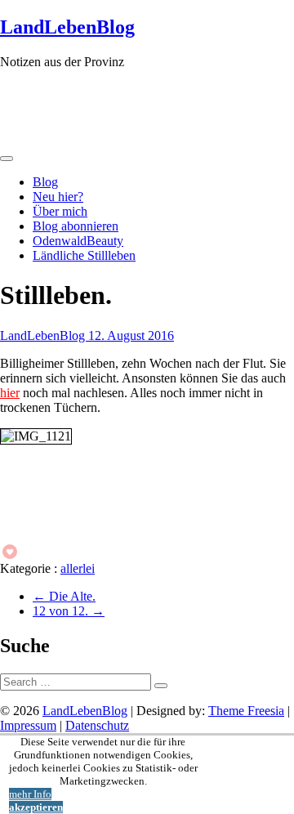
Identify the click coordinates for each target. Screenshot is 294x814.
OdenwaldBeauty (78, 241)
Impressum (28, 725)
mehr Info (30, 794)
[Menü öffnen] (6, 158)
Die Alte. (64, 596)
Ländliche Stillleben (84, 255)
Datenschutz (97, 725)
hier (10, 393)
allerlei (77, 568)
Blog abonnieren (75, 226)
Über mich (60, 211)
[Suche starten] (160, 685)
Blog (45, 182)
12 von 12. (69, 611)
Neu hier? (58, 197)
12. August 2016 (131, 335)
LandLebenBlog (67, 27)
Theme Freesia (246, 711)
